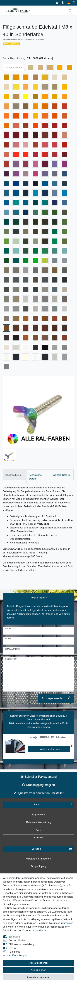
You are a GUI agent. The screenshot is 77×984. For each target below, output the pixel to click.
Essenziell (14, 936)
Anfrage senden (53, 698)
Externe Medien (17, 940)
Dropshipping (38, 866)
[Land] (68, 3)
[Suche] (74, 3)
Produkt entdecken (49, 749)
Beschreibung (13, 474)
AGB (38, 829)
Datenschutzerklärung (38, 822)
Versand (36, 848)
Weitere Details (61, 474)
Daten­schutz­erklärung (34, 930)
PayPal (12, 947)
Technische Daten (35, 476)
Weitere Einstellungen (15, 955)
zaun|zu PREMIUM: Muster (47, 737)
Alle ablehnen (38, 969)
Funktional (14, 951)
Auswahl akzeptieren (38, 977)
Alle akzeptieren (39, 962)
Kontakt (38, 837)
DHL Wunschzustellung (21, 944)
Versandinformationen (38, 858)
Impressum (38, 814)
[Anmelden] (57, 3)
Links (37, 804)
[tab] (14, 474)
